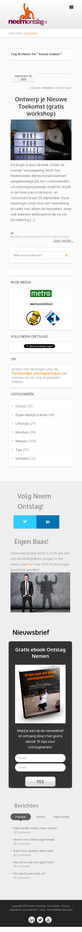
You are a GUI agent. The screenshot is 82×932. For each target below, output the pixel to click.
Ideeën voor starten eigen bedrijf (34, 839)
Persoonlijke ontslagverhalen (36, 373)
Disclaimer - (54, 905)
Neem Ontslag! (37, 905)
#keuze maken (60, 236)
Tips (18, 450)
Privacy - (66, 905)
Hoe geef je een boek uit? (29, 873)
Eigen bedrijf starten (31, 415)
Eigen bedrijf (61, 816)
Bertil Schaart (64, 87)
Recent (41, 816)
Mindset (22, 432)
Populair (20, 816)
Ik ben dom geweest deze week (33, 850)
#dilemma (16, 236)
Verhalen (22, 458)
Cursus (20, 406)
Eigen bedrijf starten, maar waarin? (35, 828)
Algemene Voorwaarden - (24, 909)
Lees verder (62, 240)
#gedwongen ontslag (37, 236)
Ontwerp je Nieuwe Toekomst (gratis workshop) (41, 106)
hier (31, 564)
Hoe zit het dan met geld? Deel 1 (34, 862)
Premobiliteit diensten (60, 909)
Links (42, 909)
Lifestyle (22, 423)
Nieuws (21, 441)
